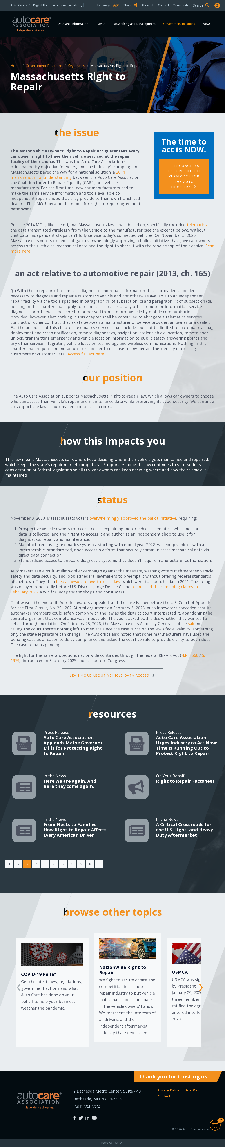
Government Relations (179, 24)
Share (127, 5)
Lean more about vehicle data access (109, 675)
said (192, 623)
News (207, 24)
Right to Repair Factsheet (185, 781)
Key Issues (77, 65)
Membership (181, 5)
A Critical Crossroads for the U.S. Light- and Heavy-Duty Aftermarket (185, 829)
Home (16, 65)
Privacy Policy (168, 1090)
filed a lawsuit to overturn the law (88, 581)
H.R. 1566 (189, 655)
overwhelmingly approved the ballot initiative (132, 518)
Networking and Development (134, 24)
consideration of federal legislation (38, 469)
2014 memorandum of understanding (68, 174)
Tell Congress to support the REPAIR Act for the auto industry (184, 176)
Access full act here (86, 353)
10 (90, 864)
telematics (197, 224)
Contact (163, 5)
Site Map (192, 1090)
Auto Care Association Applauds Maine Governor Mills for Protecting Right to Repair (73, 745)
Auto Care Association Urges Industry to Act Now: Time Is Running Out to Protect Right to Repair (186, 745)
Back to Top (110, 1143)
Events (100, 24)
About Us (148, 5)
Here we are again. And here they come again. (70, 783)
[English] (109, 13)
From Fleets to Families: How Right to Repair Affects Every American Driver (75, 829)
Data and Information (72, 24)
